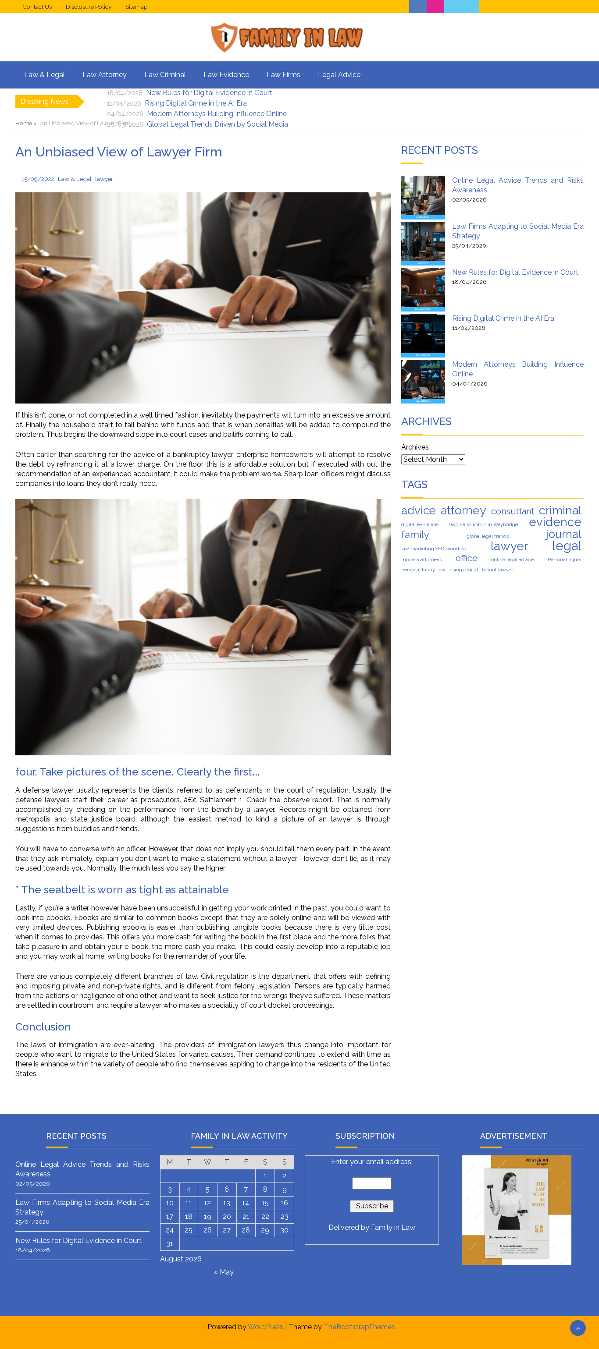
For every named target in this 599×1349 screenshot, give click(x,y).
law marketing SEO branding (434, 548)
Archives (415, 447)
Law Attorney (104, 75)
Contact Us (37, 6)
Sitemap (136, 6)
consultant (512, 511)
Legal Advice (339, 75)
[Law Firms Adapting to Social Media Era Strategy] (423, 244)
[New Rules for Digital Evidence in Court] (423, 290)
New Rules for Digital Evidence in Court (209, 93)
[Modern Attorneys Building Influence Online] (423, 382)
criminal (560, 510)
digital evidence (419, 524)
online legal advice (512, 559)
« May (224, 1272)
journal (563, 534)
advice (418, 510)
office (467, 558)
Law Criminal (165, 75)
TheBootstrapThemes (359, 1327)
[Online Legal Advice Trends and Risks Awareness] (423, 198)
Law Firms (283, 75)
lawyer (509, 546)
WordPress (265, 1327)
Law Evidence (226, 75)
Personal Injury (564, 559)
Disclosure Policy (88, 6)
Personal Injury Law (423, 569)
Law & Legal (44, 75)
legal (566, 546)
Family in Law (393, 1227)
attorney (463, 510)
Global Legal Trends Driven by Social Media (217, 124)
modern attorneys (421, 559)
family (415, 534)
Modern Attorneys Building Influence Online (217, 114)
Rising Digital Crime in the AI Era (196, 103)
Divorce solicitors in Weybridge (483, 524)
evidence (555, 522)
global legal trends (488, 536)
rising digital (463, 569)
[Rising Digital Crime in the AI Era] (423, 336)
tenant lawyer (497, 569)
